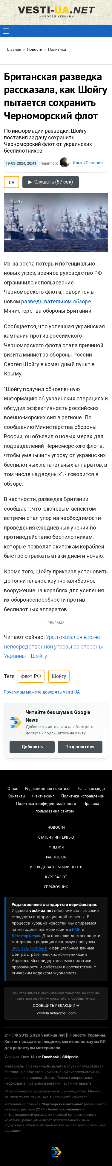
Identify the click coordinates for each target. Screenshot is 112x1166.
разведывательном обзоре (56, 301)
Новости (56, 827)
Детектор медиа (26, 936)
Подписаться (79, 746)
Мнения (56, 847)
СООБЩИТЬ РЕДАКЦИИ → (56, 1005)
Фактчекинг (43, 796)
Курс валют (56, 877)
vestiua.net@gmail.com (56, 1013)
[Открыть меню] (6, 31)
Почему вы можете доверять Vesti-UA (42, 692)
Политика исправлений (83, 796)
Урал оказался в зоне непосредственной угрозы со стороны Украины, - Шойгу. (53, 646)
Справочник (56, 887)
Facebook (50, 1057)
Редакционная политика (47, 788)
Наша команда (91, 788)
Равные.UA (56, 857)
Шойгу (59, 676)
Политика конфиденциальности (46, 803)
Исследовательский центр (56, 867)
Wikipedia (70, 1057)
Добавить (32, 746)
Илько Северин (88, 162)
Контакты (16, 796)
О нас (12, 788)
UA (11, 181)
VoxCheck (38, 948)
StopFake (20, 948)
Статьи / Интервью (56, 837)
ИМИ (76, 929)
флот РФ (31, 676)
